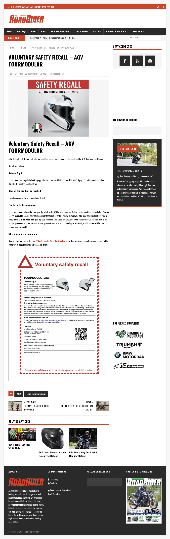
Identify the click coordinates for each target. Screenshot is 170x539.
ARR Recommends (60, 31)
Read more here (54, 494)
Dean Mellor (33, 73)
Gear (33, 31)
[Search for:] (145, 37)
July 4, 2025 (18, 73)
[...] (123, 200)
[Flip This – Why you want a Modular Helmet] (83, 438)
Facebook (53, 479)
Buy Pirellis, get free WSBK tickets (19, 446)
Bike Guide (138, 31)
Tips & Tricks (81, 31)
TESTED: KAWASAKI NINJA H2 (129, 170)
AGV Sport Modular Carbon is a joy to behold (53, 454)
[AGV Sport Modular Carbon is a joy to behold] (53, 438)
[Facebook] (125, 61)
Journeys (21, 31)
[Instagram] (150, 61)
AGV (19, 394)
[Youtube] (137, 61)
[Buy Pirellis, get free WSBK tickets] (22, 434)
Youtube (53, 483)
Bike (43, 31)
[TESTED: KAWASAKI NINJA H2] (137, 154)
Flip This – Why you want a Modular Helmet (83, 454)
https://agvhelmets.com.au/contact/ (48, 241)
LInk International (36, 394)
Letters (97, 31)
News (9, 31)
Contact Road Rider (116, 31)
